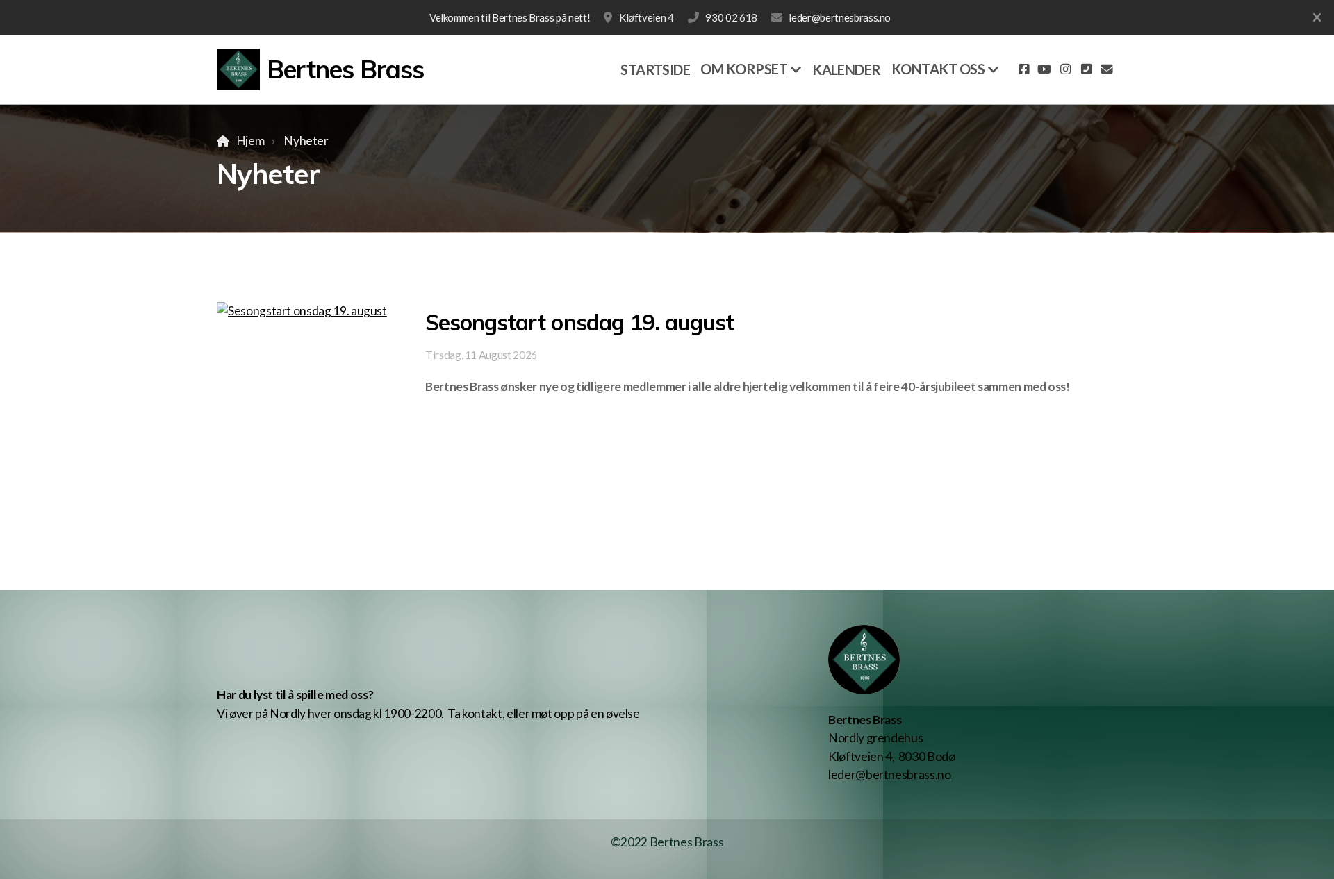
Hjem (250, 140)
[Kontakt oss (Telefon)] (1086, 69)
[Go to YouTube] (1044, 69)
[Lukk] (1316, 17)
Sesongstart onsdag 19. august (579, 322)
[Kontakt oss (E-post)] (1106, 69)
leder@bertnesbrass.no (840, 17)
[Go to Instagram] (1065, 69)
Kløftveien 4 (646, 17)
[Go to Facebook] (1023, 69)
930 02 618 (731, 17)
